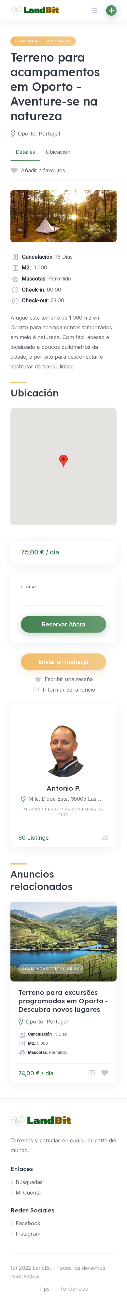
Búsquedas (29, 1182)
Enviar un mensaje (64, 661)
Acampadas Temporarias (43, 41)
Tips (44, 1288)
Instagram (28, 1233)
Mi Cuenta (28, 1192)
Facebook (28, 1223)
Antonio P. (63, 788)
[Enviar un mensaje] (105, 837)
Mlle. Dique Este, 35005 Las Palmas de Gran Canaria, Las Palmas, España (67, 798)
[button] (63, 460)
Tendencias (74, 1288)
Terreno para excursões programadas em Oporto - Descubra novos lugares (63, 1001)
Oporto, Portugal (39, 133)
